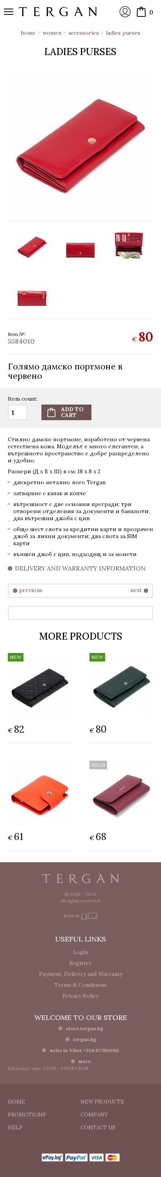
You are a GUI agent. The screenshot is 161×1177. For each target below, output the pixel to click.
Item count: (23, 399)
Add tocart (72, 412)
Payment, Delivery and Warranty (80, 973)
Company (94, 1114)
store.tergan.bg (84, 1028)
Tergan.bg (80, 878)
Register (80, 963)
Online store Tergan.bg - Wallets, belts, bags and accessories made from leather (58, 11)
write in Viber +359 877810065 (84, 1050)
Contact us (97, 1127)
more (85, 1061)
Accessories (83, 33)
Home (28, 33)
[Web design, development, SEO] (89, 915)
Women (52, 33)
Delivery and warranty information (80, 568)
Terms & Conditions (80, 984)
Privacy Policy (80, 995)
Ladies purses (123, 33)
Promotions (27, 1114)
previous (30, 590)
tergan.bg (84, 1039)
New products (102, 1101)
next (136, 590)
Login (125, 11)
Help (15, 1127)
